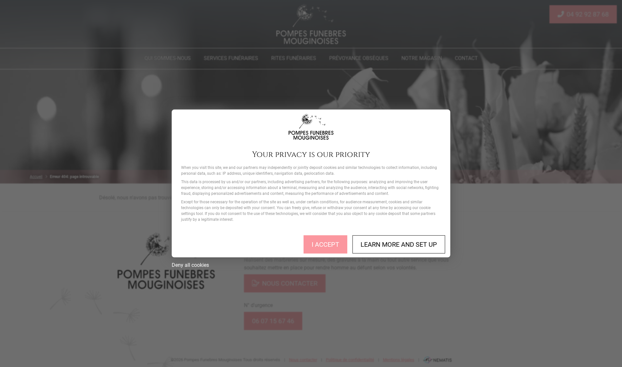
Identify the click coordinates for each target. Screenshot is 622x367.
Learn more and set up (399, 244)
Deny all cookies (190, 265)
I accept (325, 244)
